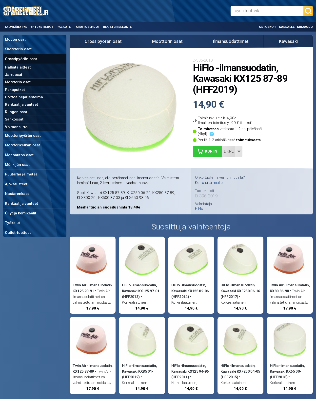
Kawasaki (288, 41)
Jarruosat (13, 74)
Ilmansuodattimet (231, 41)
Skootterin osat (18, 49)
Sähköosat (14, 119)
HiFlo (199, 208)
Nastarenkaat (17, 193)
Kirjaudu (305, 27)
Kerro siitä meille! (209, 182)
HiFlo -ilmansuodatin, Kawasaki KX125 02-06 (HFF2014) (190, 291)
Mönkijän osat (17, 164)
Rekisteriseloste (117, 27)
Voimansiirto (16, 127)
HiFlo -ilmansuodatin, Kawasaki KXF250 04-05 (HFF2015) (240, 371)
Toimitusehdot (87, 27)
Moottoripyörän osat (23, 135)
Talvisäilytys (15, 27)
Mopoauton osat (19, 155)
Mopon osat (15, 39)
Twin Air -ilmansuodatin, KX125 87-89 (92, 369)
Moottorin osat (18, 82)
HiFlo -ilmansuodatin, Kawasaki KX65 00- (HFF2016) (287, 371)
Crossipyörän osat (21, 59)
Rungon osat (16, 112)
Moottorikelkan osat (22, 145)
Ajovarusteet (16, 184)
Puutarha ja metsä (21, 174)
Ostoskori (267, 27)
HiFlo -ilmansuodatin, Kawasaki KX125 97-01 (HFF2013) (140, 291)
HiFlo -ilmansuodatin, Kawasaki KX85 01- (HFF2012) (139, 371)
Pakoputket (15, 89)
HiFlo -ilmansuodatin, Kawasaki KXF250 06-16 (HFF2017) (240, 291)
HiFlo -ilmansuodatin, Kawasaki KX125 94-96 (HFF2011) (190, 371)
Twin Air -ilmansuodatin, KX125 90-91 (92, 288)
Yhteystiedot (41, 27)
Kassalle (287, 27)
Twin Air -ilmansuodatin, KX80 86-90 (290, 288)
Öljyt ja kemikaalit (20, 213)
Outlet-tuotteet (18, 232)
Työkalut (12, 223)
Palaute (64, 27)
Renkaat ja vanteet (21, 104)
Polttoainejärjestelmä (24, 97)
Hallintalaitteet (18, 67)
